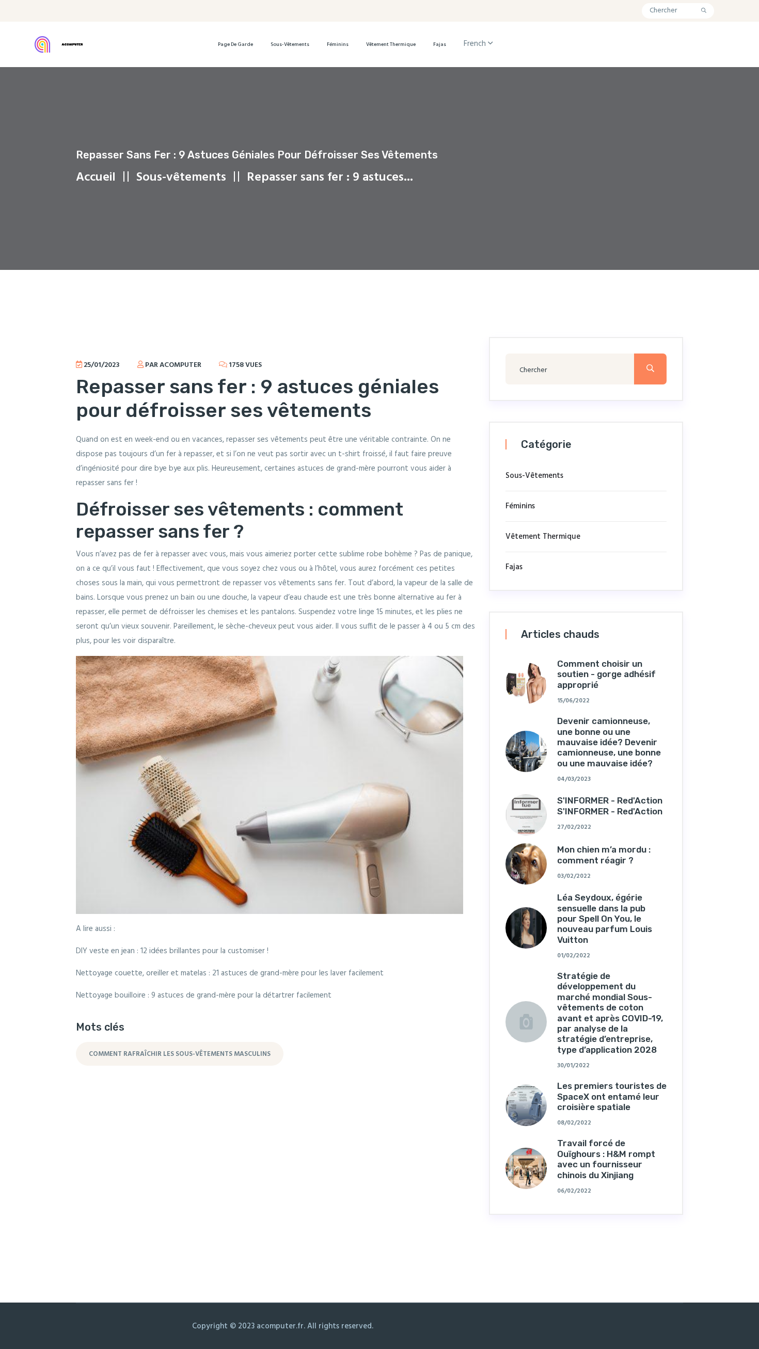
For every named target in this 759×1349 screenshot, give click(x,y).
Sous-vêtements (290, 44)
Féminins (338, 44)
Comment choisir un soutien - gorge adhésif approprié (606, 674)
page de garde (235, 44)
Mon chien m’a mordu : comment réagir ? (604, 854)
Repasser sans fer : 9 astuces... (330, 177)
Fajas (439, 44)
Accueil (96, 177)
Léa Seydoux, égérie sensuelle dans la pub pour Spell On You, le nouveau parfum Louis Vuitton (604, 918)
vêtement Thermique (391, 44)
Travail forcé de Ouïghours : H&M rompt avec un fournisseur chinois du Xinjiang (606, 1159)
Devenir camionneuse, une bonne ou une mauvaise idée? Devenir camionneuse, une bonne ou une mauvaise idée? (609, 742)
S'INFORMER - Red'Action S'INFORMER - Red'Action (609, 805)
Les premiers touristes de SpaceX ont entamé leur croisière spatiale (612, 1096)
